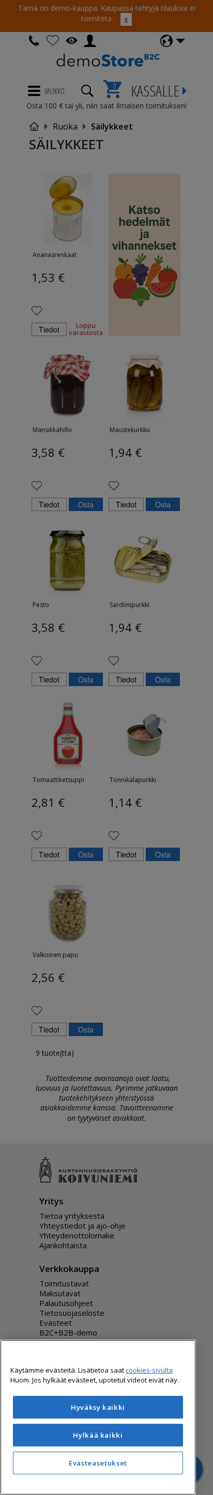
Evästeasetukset (98, 1463)
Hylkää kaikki (98, 1435)
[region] (98, 1417)
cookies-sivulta (149, 1370)
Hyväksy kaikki (98, 1407)
